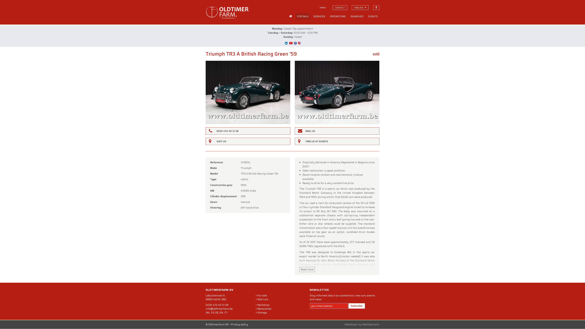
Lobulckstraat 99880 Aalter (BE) (216, 297)
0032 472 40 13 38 (217, 305)
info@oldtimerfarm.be (219, 309)
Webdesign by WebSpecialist (361, 324)
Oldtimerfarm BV (218, 324)
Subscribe (357, 306)
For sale (262, 295)
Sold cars (262, 299)
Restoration (264, 309)
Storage (262, 313)
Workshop (263, 305)
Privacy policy (239, 324)
